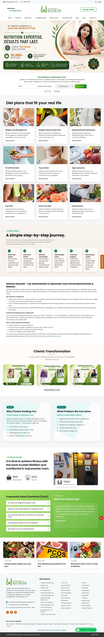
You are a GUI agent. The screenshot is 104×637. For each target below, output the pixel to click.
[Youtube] (100, 2)
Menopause (64, 600)
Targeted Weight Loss (47, 583)
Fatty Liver (64, 595)
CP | (88, 624)
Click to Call (47, 91)
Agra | (8, 624)
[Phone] (101, 518)
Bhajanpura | (33, 624)
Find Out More (10, 141)
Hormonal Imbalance (47, 602)
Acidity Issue (85, 603)
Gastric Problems (87, 608)
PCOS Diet (64, 583)
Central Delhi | (57, 624)
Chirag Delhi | (82, 624)
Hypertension (65, 588)
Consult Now (80, 86)
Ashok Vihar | (19, 624)
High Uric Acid (86, 600)
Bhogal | (51, 624)
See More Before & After (52, 390)
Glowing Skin (85, 590)
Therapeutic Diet (66, 603)
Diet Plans (28, 18)
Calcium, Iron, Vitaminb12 (48, 614)
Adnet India (94, 634)
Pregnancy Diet (65, 605)
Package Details (15, 11)
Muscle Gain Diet (66, 593)
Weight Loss (44, 585)
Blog (77, 18)
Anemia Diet (85, 593)
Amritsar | (12, 624)
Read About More (55, 336)
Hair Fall (84, 583)
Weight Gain (44, 588)
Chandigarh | (65, 624)
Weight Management (47, 593)
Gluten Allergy (86, 605)
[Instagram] (97, 2)
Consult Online (88, 9)
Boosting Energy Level (47, 605)
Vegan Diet (85, 595)
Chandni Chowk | (74, 624)
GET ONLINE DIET (102, 261)
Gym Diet (84, 598)
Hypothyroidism (66, 585)
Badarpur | (26, 624)
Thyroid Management (47, 595)
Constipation (86, 585)
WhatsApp (57, 91)
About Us (18, 18)
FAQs (83, 18)
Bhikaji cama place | (42, 624)
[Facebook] (95, 2)
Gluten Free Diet (66, 608)
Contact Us (92, 18)
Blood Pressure (65, 598)
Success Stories (67, 18)
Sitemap (37, 634)
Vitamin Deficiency (46, 607)
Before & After (54, 18)
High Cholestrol (65, 590)
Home (10, 18)
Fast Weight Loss (46, 590)
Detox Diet (85, 588)
